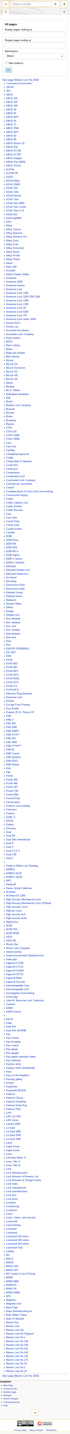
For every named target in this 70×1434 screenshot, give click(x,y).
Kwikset (10, 1094)
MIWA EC (11, 1285)
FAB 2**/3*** (13, 734)
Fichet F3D (12, 791)
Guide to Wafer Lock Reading (22, 866)
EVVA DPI (11, 667)
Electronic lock (14, 697)
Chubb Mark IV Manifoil (19, 461)
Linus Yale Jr (13, 1161)
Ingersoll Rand (14, 978)
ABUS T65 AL (13, 165)
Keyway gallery (14, 1079)
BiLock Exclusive (15, 368)
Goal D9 (10, 835)
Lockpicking (12, 1206)
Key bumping (13, 1042)
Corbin (9, 499)
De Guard (11, 577)
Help (5, 1405)
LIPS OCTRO (13, 1116)
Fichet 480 (12, 783)
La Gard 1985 (13, 1131)
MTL (8, 1296)
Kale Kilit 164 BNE (16, 1030)
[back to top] (35, 1412)
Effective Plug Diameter (19, 693)
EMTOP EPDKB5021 (17, 648)
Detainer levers (14, 596)
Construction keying (17, 495)
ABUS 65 (11, 121)
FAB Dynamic (13, 757)
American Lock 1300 (17, 304)
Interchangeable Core (17, 985)
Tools (64, 12)
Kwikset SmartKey (16, 1101)
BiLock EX (12, 364)
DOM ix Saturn (14, 558)
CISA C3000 (12, 439)
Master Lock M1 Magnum (20, 1333)
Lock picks (12, 1199)
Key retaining (13, 1060)
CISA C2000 (12, 435)
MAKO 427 (12, 1270)
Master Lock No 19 (16, 1363)
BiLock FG (12, 371)
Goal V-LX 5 (12, 851)
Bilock (9, 383)
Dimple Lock (13, 615)
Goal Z (9, 858)
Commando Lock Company (20, 480)
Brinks (9, 416)
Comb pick (12, 469)
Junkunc (10, 1004)
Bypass (10, 424)
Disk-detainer (13, 634)
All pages (7, 1395)
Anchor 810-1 (13, 323)
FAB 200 (10, 738)
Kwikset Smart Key (16, 1105)
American (11, 278)
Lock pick (11, 1195)
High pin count (14, 910)
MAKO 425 (12, 1266)
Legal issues (13, 1150)
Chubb (9, 457)
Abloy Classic (13, 229)
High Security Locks (17, 907)
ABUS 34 (11, 109)
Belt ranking (12, 356)
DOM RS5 (11, 547)
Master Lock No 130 (17, 1341)
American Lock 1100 (17, 293)
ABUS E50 (12, 147)
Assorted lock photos (17, 330)
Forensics (11, 809)
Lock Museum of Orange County (23, 1180)
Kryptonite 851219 (16, 1090)
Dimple (10, 611)
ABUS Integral (14, 158)
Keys (9, 1071)
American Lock (14, 289)
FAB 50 (10, 749)
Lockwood (11, 1232)
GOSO (9, 821)
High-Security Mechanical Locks (23, 899)
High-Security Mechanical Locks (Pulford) (28, 903)
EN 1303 (10, 652)
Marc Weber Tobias (16, 1315)
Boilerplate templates (17, 394)
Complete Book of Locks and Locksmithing (29, 491)
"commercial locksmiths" (19, 83)
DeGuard (11, 566)
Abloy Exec (12, 244)
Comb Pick (12, 465)
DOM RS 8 (12, 551)
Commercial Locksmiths (19, 484)
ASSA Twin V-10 (15, 210)
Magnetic (11, 1300)
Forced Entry (13, 798)
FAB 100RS (12, 731)
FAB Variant (12, 764)
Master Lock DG (15, 1330)
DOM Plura (12, 540)
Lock (8, 1169)
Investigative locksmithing (20, 993)
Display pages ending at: (18, 40)
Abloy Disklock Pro (16, 237)
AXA (8, 222)
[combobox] (35, 56)
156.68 (9, 87)
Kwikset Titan (13, 1109)
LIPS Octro (12, 1120)
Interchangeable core (17, 989)
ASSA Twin (12, 199)
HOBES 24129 (14, 877)
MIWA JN (11, 1288)
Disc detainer (13, 622)
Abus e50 (11, 267)
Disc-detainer (13, 618)
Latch (9, 1143)
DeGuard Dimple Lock (18, 570)
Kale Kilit (11, 1026)
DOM (9, 536)
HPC (8, 880)
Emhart (10, 701)
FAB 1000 (11, 727)
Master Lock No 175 (17, 1360)
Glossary (11, 828)
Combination (13, 472)
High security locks (16, 918)
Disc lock (11, 626)
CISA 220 (11, 431)
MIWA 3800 (12, 1281)
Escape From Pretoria (18, 704)
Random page (9, 1392)
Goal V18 (11, 854)
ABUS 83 (11, 136)
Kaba (9, 1023)
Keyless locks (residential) (20, 1068)
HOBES (10, 869)
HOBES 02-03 (13, 873)
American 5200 (14, 281)
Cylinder (10, 532)
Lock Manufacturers (17, 1173)
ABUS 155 (12, 98)
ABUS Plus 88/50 (15, 162)
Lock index (12, 1184)
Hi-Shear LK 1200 (15, 895)
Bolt (8, 398)
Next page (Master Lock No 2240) (20, 80)
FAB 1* (10, 720)
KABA (9, 1008)
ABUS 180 (12, 105)
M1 (8, 1255)
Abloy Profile (13, 255)
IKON (9, 925)
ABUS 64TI (12, 117)
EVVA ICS (11, 686)
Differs (9, 607)
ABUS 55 (11, 113)
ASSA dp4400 (13, 218)
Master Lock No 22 (16, 1371)
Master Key (12, 1322)
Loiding (10, 1251)
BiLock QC (12, 379)
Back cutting (13, 345)
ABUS (9, 94)
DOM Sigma (12, 555)
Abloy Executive (15, 248)
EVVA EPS (12, 682)
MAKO (9, 1262)
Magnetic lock (13, 1303)
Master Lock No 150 (17, 1356)
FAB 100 (10, 723)
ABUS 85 (11, 139)
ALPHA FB (12, 173)
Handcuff (11, 884)
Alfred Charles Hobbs (17, 274)
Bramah (10, 409)
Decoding (11, 581)
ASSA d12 (11, 214)
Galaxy (10, 824)
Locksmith (11, 1221)
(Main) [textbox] (10, 56)
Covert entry (12, 525)
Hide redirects (16, 63)
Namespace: (11, 51)
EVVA (9, 660)
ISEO (9, 937)
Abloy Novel (12, 252)
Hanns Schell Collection (19, 888)
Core (8, 514)
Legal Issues (13, 1146)
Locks (9, 1214)
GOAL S (10, 817)
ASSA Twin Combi (16, 207)
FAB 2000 (11, 742)
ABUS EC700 (13, 150)
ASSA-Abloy (13, 181)
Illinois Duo (12, 944)
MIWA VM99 (13, 1292)
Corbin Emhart (14, 506)
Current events (14, 529)
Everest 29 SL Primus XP (20, 712)
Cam (8, 443)
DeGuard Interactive (17, 574)
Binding (10, 386)
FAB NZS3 (12, 761)
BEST (9, 341)
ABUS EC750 (13, 154)
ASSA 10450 (13, 184)
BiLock (10, 360)
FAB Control (12, 753)
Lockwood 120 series (17, 1240)
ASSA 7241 (12, 192)
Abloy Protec (13, 259)
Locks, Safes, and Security (21, 1217)
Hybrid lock (12, 922)
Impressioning (13, 952)
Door (8, 641)
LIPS (9, 1113)
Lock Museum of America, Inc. (22, 1176)
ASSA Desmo (13, 195)
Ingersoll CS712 (14, 967)
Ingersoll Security (15, 982)
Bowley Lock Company (18, 405)
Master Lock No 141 (17, 1348)
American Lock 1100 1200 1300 (23, 296)
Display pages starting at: (18, 29)
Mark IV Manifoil (15, 1319)
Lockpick (11, 1202)
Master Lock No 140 (17, 1345)
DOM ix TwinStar (15, 562)
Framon (10, 813)
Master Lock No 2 (15, 1367)
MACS (9, 1259)
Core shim (11, 517)
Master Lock (13, 1326)
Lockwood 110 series (17, 1236)
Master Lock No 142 (17, 1352)
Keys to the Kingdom (17, 1075)
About (9, 263)
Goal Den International (18, 839)
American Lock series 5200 (21, 319)
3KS (8, 91)
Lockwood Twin (14, 1247)
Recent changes (10, 1399)
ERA (8, 656)
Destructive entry (15, 589)
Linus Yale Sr (13, 1165)
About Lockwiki (36, 1430)
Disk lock (11, 637)
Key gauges (12, 1053)
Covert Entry (13, 521)
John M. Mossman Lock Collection (25, 1000)
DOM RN (11, 544)
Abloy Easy (12, 240)
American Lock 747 (16, 315)
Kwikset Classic (15, 1098)
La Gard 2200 (13, 1135)
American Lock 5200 (17, 312)
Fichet (9, 776)
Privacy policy (20, 1430)
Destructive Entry (15, 585)
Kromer (10, 1083)
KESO (9, 1019)
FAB (8, 716)
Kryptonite (11, 1086)
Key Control (12, 1038)
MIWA (9, 1277)
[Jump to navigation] (5, 4)
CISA (9, 427)
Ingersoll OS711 (14, 974)
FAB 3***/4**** (13, 746)
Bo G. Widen (13, 390)
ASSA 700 (11, 188)
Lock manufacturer (16, 1187)
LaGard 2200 (13, 1124)
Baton (9, 349)
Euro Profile (12, 708)
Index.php (11, 959)
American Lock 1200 (17, 300)
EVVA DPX (12, 675)
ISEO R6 (11, 940)
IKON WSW (12, 933)
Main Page (12, 1307)
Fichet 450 (12, 779)
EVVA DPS (12, 671)
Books (9, 401)
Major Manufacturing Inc (19, 1311)
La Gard (10, 1128)
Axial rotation (13, 338)
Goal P (10, 843)
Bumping (11, 420)
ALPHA (10, 169)
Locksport (11, 1229)
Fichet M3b (12, 794)
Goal (8, 832)
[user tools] (64, 4)
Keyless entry (13, 1064)
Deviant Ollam (13, 603)
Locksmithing (13, 1225)
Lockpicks (11, 1210)
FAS (8, 768)
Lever (9, 1154)
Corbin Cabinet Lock (17, 502)
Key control (12, 1045)
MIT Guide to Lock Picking (20, 1274)
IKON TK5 (11, 929)
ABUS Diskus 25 (15, 143)
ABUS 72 (11, 124)
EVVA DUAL (13, 678)
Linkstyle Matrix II (16, 1157)
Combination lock (15, 476)
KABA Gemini (13, 1011)
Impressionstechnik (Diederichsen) (24, 955)
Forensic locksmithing (18, 806)
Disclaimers (51, 1430)
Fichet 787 (12, 787)
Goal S (10, 847)
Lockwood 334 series (17, 1244)
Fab (8, 772)
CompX (10, 487)
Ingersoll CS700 (14, 963)
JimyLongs (12, 997)
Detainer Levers (14, 592)
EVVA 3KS (12, 663)
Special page (6, 12)
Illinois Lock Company (18, 948)
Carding (10, 450)
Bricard (10, 413)
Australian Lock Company (20, 334)
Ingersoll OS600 (15, 970)
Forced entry (13, 802)
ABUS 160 (12, 102)
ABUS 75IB (12, 128)
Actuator (10, 270)
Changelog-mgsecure (17, 454)
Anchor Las (12, 326)
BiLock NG (12, 375)
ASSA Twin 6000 (15, 203)
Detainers (11, 600)
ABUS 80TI (12, 132)
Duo (8, 645)
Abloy (9, 225)
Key (8, 1034)
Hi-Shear (10, 892)
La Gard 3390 (13, 1139)
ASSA (9, 177)
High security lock (16, 914)
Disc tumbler (13, 630)
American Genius (15, 285)
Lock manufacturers (17, 1191)
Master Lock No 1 (15, 1337)
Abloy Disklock (14, 233)
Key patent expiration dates (21, 1056)
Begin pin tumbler (15, 353)
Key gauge (12, 1049)
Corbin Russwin (14, 510)
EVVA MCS (12, 690)
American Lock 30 (16, 308)
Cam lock (11, 446)
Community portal (11, 1402)
